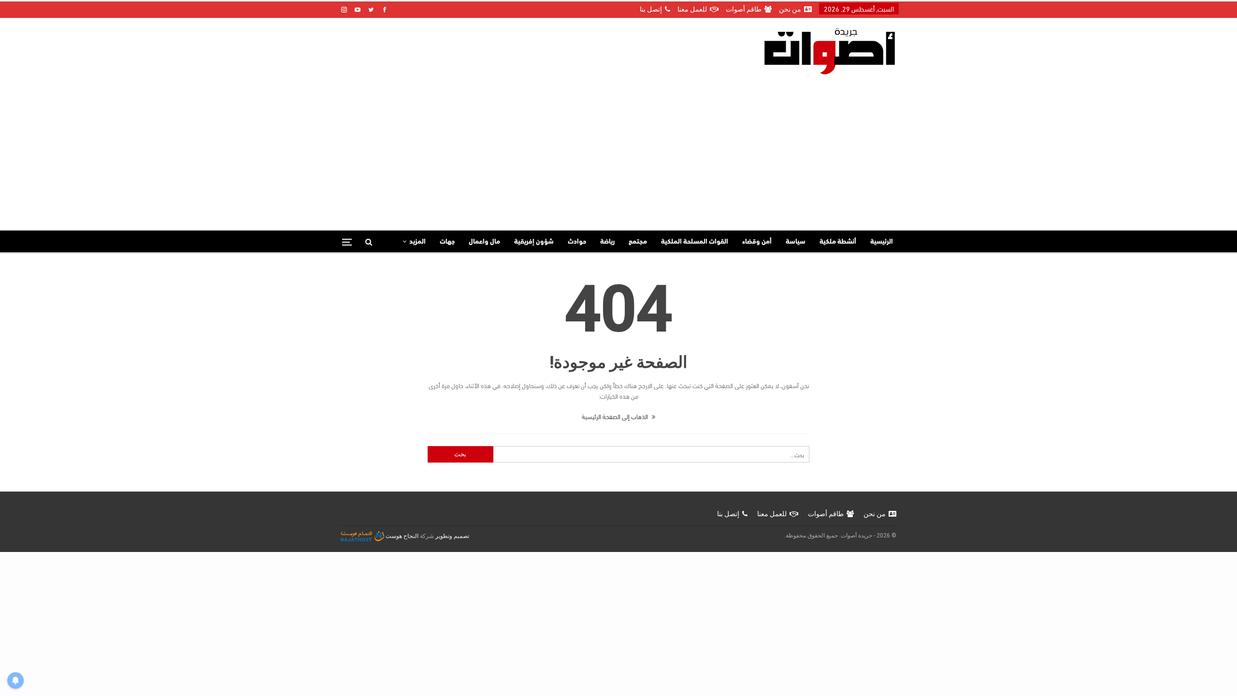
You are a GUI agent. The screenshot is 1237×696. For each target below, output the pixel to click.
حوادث (577, 242)
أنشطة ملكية (838, 242)
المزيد (417, 242)
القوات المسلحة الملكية (694, 242)
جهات (447, 242)
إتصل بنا (651, 9)
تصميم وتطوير (452, 536)
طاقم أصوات (744, 9)
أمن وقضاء (757, 242)
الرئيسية (881, 242)
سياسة (795, 242)
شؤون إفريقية (534, 242)
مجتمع (638, 242)
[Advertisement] (618, 148)
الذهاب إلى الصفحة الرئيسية (615, 416)
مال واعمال (484, 242)
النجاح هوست (401, 536)
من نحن (790, 9)
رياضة (607, 242)
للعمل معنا (692, 9)
